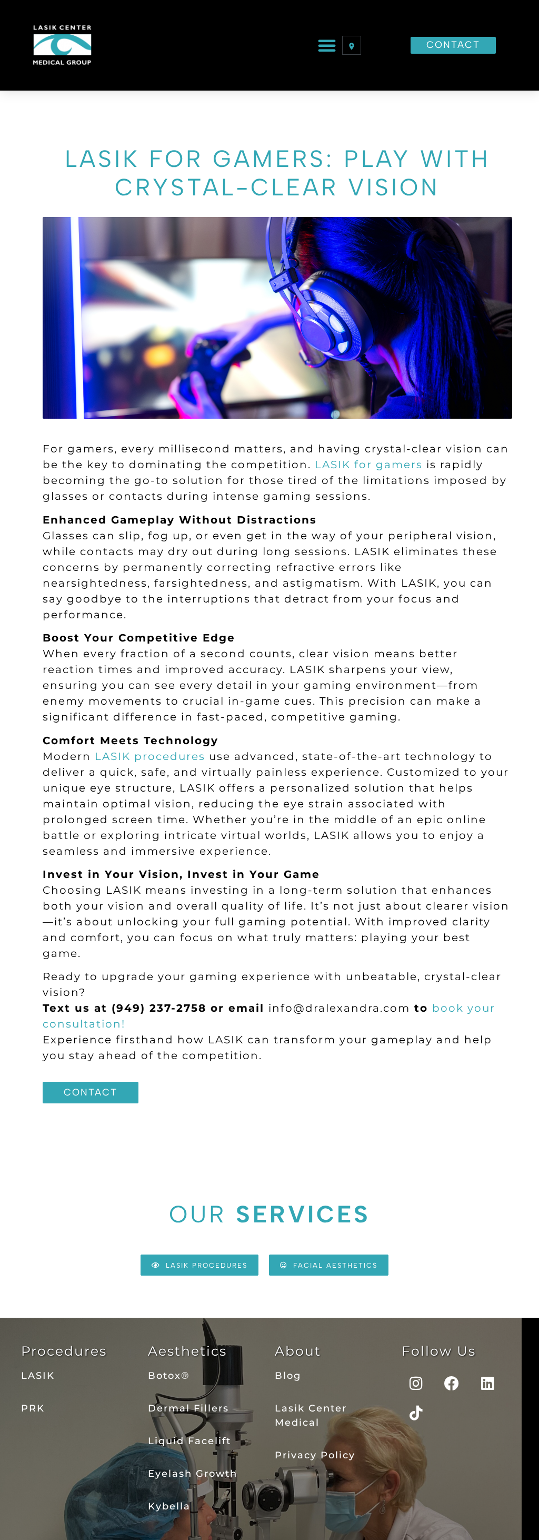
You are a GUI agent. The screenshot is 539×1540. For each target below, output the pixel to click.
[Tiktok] (416, 1413)
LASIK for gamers (369, 464)
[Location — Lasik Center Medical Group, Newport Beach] (351, 45)
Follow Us (439, 1351)
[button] (327, 45)
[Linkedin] (488, 1383)
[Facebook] (452, 1383)
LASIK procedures (150, 756)
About (298, 1351)
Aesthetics (187, 1351)
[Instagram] (416, 1383)
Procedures (64, 1351)
